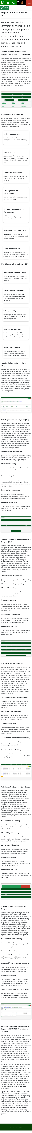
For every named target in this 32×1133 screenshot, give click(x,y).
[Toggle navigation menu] (29, 3)
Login (6, 7)
